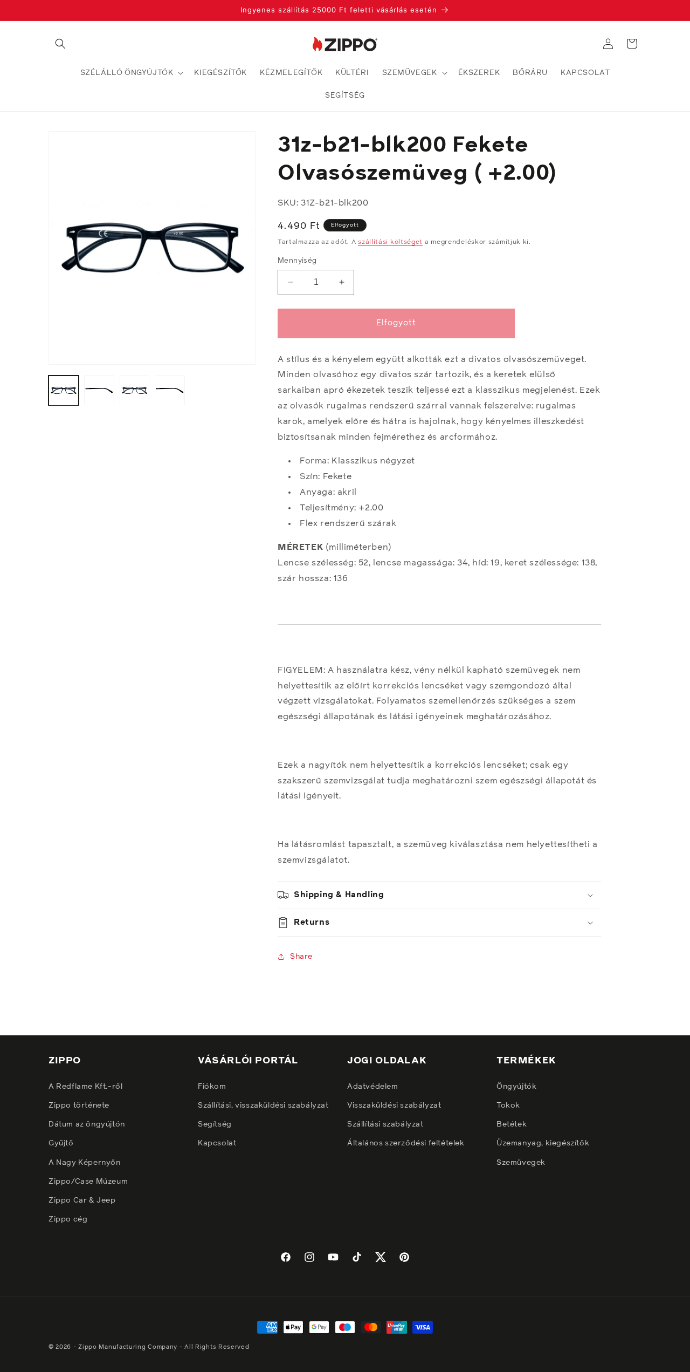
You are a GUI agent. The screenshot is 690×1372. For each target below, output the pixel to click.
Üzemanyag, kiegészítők (542, 1143)
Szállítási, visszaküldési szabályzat (263, 1105)
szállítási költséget (390, 242)
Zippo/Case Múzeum (88, 1181)
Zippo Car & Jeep (82, 1200)
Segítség (215, 1124)
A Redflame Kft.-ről (85, 1086)
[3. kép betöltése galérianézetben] (135, 391)
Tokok (508, 1105)
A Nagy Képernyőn (85, 1162)
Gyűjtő (61, 1143)
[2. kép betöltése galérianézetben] (99, 391)
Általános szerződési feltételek (406, 1143)
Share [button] (301, 956)
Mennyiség (297, 260)
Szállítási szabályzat (385, 1124)
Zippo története (79, 1105)
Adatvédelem (372, 1086)
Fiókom (212, 1086)
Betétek (511, 1124)
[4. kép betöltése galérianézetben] (170, 391)
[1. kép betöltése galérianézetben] (64, 391)
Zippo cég (68, 1219)
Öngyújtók (516, 1086)
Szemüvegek (521, 1162)
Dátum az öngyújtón (87, 1124)
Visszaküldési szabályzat (394, 1105)
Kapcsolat (217, 1143)
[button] (60, 44)
